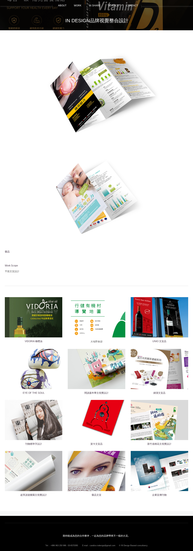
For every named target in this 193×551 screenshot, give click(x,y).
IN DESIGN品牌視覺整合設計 (96, 20)
